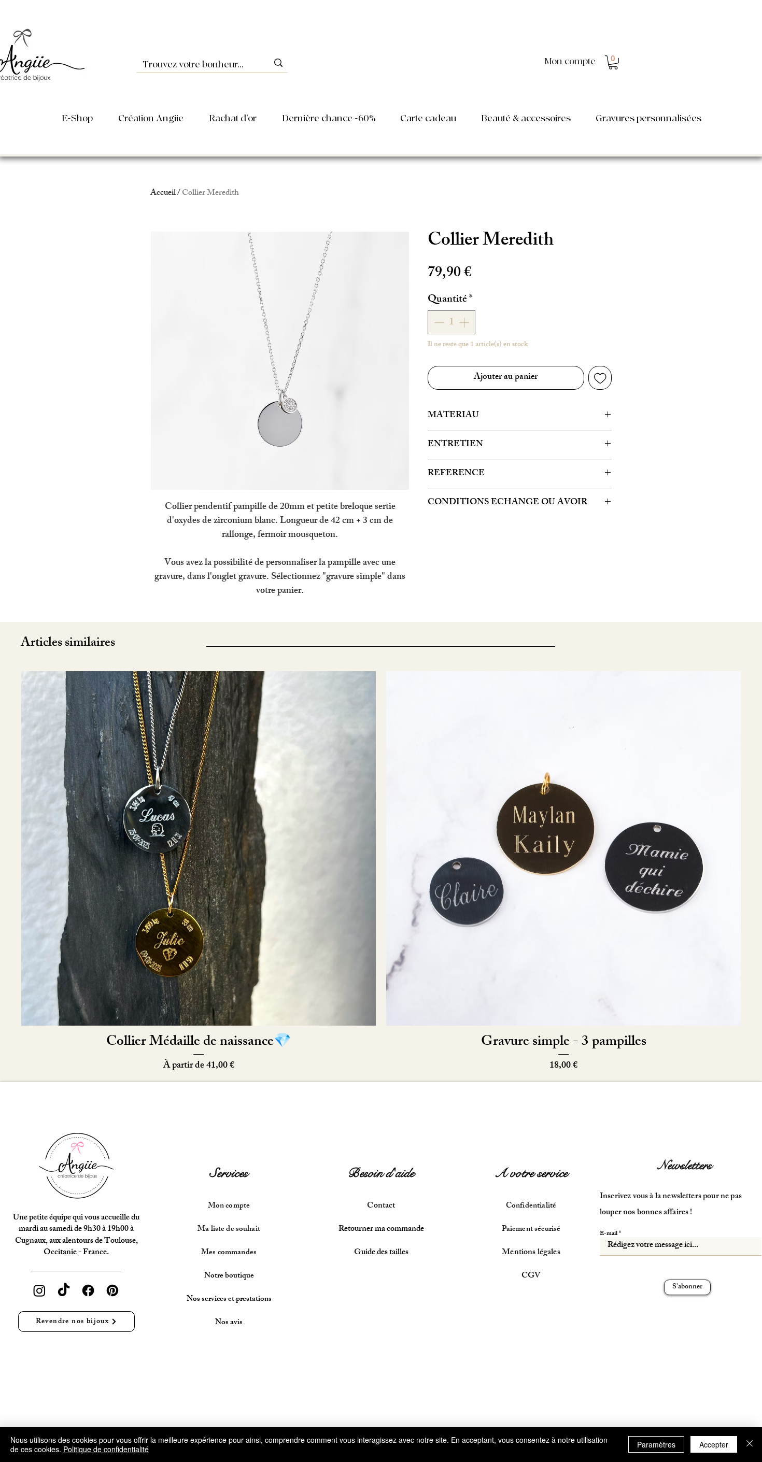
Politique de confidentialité (106, 1449)
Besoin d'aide (381, 1173)
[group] (381, 872)
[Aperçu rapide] (198, 848)
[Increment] (465, 322)
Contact (381, 1206)
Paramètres (656, 1444)
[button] (613, 62)
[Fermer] (749, 1444)
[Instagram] (39, 1290)
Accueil (163, 193)
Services (229, 1173)
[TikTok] (64, 1290)
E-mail (608, 1234)
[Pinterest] (112, 1290)
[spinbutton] (451, 322)
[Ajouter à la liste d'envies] (600, 378)
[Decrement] (438, 322)
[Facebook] (88, 1290)
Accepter (713, 1444)
